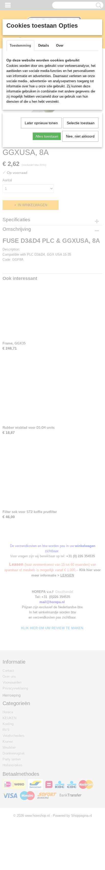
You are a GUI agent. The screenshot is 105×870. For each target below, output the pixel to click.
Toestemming (20, 45)
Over (59, 45)
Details (43, 45)
